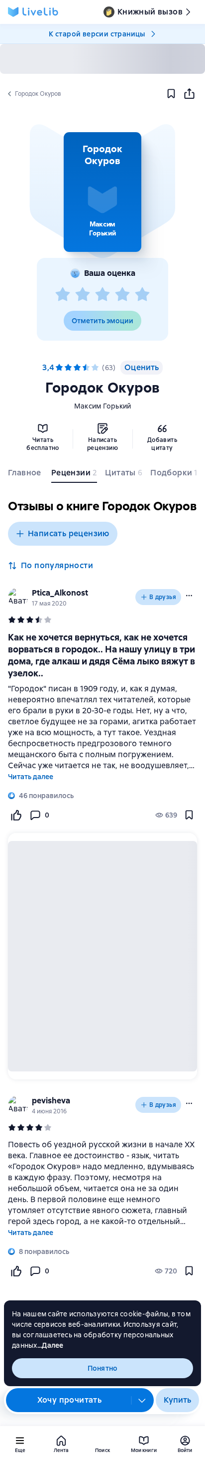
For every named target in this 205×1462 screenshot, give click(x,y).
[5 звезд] (142, 295)
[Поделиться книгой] (189, 94)
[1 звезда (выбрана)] (59, 368)
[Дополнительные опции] (142, 1400)
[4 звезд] (122, 295)
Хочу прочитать (69, 1400)
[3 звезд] (102, 295)
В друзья (162, 597)
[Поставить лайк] (16, 815)
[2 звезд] (83, 295)
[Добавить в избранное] (171, 94)
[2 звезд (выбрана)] (68, 368)
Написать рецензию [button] (68, 533)
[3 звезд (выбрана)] (77, 368)
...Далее (50, 1345)
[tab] (25, 475)
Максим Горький (102, 406)
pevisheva (51, 1100)
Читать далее (30, 776)
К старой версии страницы (97, 33)
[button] (102, 192)
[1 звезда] (63, 295)
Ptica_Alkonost (60, 593)
